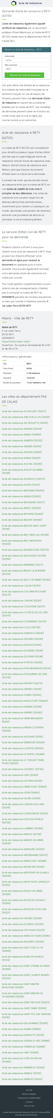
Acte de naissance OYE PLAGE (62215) (23, 930)
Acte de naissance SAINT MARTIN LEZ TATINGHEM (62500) (22, 995)
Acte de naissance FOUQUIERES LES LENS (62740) (24, 675)
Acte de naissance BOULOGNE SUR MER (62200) (24, 557)
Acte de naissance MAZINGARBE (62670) (25, 855)
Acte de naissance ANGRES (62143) (22, 428)
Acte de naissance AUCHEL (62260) (22, 464)
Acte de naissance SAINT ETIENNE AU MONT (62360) (26, 967)
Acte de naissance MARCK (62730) (21, 834)
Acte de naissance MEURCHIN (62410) (23, 866)
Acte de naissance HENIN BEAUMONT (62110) (22, 720)
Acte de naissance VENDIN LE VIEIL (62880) (26, 1040)
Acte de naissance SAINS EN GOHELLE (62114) (23, 958)
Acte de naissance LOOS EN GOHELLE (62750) (22, 821)
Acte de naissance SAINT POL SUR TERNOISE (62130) (26, 1016)
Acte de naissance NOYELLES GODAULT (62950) (24, 901)
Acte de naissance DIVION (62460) (21, 644)
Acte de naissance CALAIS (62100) (21, 585)
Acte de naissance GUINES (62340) (21, 695)
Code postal (9, 56)
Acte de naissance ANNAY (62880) (21, 434)
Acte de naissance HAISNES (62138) (22, 706)
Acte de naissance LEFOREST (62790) (23, 769)
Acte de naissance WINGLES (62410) (22, 1079)
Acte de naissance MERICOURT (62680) (24, 861)
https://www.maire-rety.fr (16, 341)
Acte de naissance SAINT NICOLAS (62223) (26, 1002)
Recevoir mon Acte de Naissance (25, 75)
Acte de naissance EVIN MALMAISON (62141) (26, 668)
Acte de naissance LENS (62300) (20, 775)
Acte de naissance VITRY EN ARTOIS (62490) (22, 1060)
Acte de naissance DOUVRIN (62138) (22, 656)
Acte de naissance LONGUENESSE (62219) (25, 813)
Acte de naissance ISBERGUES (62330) (23, 742)
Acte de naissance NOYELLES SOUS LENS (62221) (24, 911)
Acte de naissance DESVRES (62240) (22, 639)
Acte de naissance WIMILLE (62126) (21, 1073)
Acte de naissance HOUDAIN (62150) (22, 736)
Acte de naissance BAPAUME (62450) (23, 490)
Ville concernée (11, 65)
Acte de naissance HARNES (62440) (22, 712)
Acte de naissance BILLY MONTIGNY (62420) (22, 542)
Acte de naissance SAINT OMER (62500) (24, 1008)
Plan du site (29, 1106)
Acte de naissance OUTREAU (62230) (23, 924)
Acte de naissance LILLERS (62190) (21, 798)
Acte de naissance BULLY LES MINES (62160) (26, 579)
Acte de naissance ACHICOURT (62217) (24, 411)
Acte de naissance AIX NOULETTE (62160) (25, 423)
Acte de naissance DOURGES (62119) (22, 650)
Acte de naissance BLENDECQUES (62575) (25, 549)
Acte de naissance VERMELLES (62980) (23, 1046)
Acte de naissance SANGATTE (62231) (23, 1035)
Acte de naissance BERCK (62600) (21, 508)
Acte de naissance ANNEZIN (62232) (22, 440)
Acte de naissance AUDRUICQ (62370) (23, 478)
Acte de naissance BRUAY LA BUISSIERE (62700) (23, 572)
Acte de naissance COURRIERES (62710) (24, 621)
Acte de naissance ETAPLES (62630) (22, 662)
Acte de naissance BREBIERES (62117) (22, 564)
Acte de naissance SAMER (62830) (21, 1029)
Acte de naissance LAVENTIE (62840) (22, 748)
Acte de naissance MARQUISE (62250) (23, 849)
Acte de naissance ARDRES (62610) (22, 446)
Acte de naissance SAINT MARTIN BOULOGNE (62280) (20, 985)
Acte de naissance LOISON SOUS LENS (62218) (23, 806)
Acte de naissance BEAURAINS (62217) (23, 502)
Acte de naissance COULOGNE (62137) (23, 606)
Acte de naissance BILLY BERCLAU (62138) (25, 534)
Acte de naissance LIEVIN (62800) (21, 792)
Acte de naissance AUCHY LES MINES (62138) (22, 471)
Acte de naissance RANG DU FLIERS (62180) (26, 935)
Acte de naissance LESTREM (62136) (22, 780)
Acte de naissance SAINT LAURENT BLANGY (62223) (26, 976)
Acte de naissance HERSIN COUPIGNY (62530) (23, 729)
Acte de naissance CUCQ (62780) (21, 627)
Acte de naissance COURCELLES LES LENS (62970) (25, 614)
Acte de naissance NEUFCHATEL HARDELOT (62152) (26, 883)
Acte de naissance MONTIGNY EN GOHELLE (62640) (25, 874)
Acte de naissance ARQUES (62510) (22, 452)
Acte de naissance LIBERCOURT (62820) (24, 786)
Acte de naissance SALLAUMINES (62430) (25, 1023)
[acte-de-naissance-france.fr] (26, 3)
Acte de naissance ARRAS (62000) (21, 458)
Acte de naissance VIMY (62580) (20, 1052)
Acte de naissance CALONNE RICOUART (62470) (24, 593)
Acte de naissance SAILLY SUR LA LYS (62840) (22, 949)
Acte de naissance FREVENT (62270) (22, 683)
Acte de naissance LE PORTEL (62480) (23, 754)
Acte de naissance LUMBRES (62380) (22, 828)
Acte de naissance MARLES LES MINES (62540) (22, 841)
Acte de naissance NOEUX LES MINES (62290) (22, 892)
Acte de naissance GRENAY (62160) (22, 689)
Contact (29, 1102)
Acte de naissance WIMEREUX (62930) (23, 1067)
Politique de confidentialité (29, 1098)
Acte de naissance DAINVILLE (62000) (23, 633)
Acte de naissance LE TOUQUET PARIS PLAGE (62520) (23, 761)
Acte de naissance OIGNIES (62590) (22, 918)
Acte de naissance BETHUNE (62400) (22, 514)
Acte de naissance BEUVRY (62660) (22, 519)
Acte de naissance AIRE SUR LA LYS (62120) (26, 417)
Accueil (29, 1090)
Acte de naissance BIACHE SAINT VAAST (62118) (24, 527)
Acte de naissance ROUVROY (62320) (23, 941)
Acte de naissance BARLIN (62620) (21, 496)
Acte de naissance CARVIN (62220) (22, 600)
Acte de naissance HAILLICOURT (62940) (25, 700)
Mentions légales (29, 1094)
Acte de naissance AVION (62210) (21, 484)
